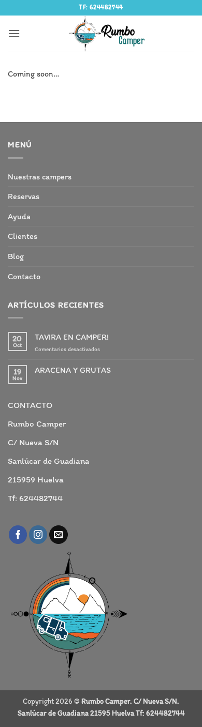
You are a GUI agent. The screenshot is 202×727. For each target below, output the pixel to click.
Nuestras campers (39, 176)
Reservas (23, 196)
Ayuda (19, 216)
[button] (14, 33)
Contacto (24, 276)
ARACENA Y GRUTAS (73, 370)
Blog (16, 256)
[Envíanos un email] (58, 534)
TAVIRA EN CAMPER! (72, 337)
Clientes (22, 236)
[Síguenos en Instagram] (38, 534)
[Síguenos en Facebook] (18, 534)
